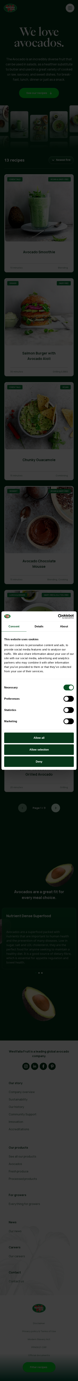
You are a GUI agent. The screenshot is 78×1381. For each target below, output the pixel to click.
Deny (39, 761)
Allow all (39, 737)
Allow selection (39, 749)
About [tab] (64, 626)
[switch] (68, 699)
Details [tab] (39, 626)
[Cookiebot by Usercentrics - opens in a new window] (58, 616)
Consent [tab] (14, 626)
